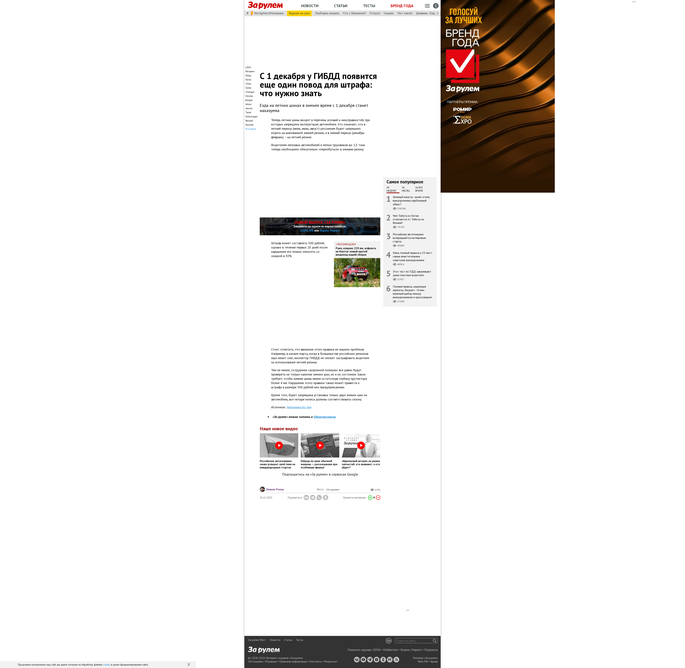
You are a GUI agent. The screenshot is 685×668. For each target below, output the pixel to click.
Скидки (389, 13)
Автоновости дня (299, 407)
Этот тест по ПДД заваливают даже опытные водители (412, 273)
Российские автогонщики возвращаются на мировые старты (409, 237)
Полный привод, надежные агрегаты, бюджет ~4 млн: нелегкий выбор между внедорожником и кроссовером (412, 292)
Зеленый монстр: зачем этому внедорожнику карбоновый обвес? (411, 200)
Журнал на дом (299, 13)
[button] (189, 665)
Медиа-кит (331, 661)
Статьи (340, 5)
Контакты (315, 661)
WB (311, 230)
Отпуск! (375, 13)
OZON (304, 230)
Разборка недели (327, 13)
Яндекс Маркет (330, 230)
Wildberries (390, 650)
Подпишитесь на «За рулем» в (320, 474)
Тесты (369, 5)
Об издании (255, 661)
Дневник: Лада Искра (431, 13)
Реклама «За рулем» (425, 658)
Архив (434, 661)
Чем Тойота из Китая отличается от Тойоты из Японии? (408, 219)
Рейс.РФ (423, 661)
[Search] (435, 640)
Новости (309, 5)
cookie (106, 664)
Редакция (271, 661)
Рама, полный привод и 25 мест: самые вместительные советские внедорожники (413, 256)
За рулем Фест (257, 640)
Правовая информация (293, 661)
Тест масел (404, 13)
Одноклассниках (324, 417)
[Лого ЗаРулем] (265, 5)
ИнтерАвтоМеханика (268, 13)
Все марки (250, 128)
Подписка (431, 650)
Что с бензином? (354, 13)
